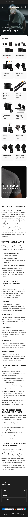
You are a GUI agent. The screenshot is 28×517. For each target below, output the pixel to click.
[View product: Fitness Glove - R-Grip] (24, 69)
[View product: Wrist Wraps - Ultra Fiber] (11, 131)
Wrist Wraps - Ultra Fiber (6, 136)
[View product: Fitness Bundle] (11, 50)
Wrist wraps (6, 73)
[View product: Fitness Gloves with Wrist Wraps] (24, 151)
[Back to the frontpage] (2, 27)
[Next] (26, 2)
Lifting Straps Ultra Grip (19, 94)
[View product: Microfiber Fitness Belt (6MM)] (11, 89)
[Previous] (2, 2)
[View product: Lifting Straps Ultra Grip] (24, 89)
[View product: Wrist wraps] (11, 69)
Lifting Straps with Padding (19, 116)
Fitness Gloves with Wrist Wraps (20, 156)
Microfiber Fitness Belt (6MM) (6, 95)
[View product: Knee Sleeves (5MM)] (11, 111)
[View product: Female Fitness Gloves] (11, 151)
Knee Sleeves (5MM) (6, 116)
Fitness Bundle (7, 55)
